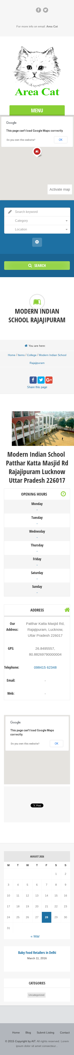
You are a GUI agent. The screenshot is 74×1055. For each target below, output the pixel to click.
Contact (65, 1032)
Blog (28, 1032)
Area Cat (52, 26)
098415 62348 (45, 667)
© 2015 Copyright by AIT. (20, 1041)
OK (56, 743)
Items (21, 355)
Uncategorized (36, 995)
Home (11, 355)
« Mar (35, 936)
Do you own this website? (25, 743)
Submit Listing (45, 1032)
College (32, 355)
